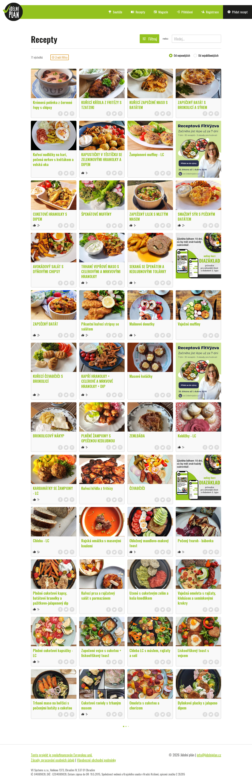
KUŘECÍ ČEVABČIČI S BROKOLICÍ (48, 378)
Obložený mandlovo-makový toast (149, 543)
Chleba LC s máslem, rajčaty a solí (149, 653)
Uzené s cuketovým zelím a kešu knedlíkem (148, 595)
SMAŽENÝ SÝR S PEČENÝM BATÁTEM (196, 216)
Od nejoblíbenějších (208, 55)
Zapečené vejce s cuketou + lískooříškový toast (101, 653)
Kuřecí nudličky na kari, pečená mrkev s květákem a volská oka (53, 159)
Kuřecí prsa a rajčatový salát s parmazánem (98, 595)
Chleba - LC (41, 540)
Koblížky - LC (187, 435)
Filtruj (149, 38)
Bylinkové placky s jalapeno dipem (197, 705)
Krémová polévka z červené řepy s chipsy (52, 105)
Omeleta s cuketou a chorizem (144, 705)
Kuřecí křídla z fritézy (97, 488)
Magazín (161, 12)
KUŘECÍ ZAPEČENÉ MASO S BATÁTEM (148, 105)
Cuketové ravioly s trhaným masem (101, 705)
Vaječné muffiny (189, 324)
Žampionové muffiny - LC (146, 154)
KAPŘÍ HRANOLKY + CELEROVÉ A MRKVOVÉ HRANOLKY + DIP (97, 381)
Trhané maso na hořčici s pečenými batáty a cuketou (52, 705)
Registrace (210, 12)
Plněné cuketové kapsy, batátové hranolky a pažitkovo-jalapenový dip (50, 598)
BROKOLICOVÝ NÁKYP (48, 435)
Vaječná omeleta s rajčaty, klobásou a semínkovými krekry (197, 598)
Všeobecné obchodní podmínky (96, 760)
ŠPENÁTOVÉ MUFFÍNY (96, 214)
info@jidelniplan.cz (209, 754)
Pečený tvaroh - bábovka (195, 540)
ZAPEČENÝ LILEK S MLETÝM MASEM (148, 216)
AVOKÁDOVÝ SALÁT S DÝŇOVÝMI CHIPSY (48, 269)
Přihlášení (185, 12)
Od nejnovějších (182, 55)
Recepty (138, 12)
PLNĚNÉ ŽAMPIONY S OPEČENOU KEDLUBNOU (98, 438)
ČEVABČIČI (137, 488)
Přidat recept (237, 12)
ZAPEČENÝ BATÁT (45, 324)
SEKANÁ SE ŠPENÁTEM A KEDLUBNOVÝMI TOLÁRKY (147, 269)
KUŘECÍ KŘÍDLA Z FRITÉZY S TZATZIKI (101, 105)
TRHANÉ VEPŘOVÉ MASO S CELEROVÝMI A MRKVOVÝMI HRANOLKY (101, 271)
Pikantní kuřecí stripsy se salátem (100, 326)
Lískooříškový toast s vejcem (193, 653)
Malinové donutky (141, 324)
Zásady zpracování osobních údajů (52, 760)
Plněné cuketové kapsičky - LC (53, 653)
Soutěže (115, 12)
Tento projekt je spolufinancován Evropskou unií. (61, 754)
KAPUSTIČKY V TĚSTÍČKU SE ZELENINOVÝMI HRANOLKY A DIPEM (101, 159)
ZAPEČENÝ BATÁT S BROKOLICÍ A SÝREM (192, 105)
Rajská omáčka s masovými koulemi (101, 543)
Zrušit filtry (59, 57)
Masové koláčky (140, 376)
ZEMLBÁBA (137, 435)
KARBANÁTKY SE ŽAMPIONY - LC (53, 490)
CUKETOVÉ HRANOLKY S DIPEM (50, 216)
